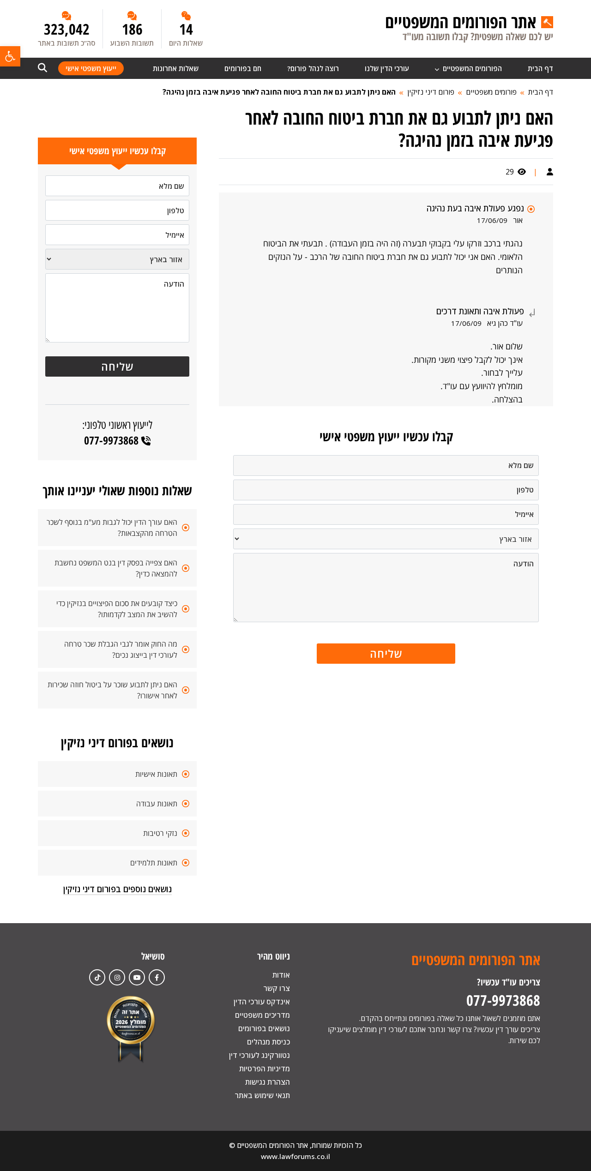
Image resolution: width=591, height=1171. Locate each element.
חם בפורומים (242, 68)
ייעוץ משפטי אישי (91, 68)
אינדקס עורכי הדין (262, 1002)
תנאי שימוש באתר (262, 1095)
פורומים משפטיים (491, 92)
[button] (10, 56)
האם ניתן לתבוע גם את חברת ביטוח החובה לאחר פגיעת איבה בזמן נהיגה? (279, 92)
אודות (281, 975)
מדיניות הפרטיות (264, 1068)
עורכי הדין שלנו (387, 68)
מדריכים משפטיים (262, 1015)
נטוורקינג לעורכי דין (259, 1055)
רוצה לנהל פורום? (313, 68)
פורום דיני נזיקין (430, 92)
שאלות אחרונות (176, 68)
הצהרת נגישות (267, 1082)
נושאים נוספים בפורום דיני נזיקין (117, 889)
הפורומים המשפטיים (471, 68)
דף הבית (540, 68)
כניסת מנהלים (268, 1042)
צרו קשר (276, 988)
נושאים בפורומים (264, 1028)
